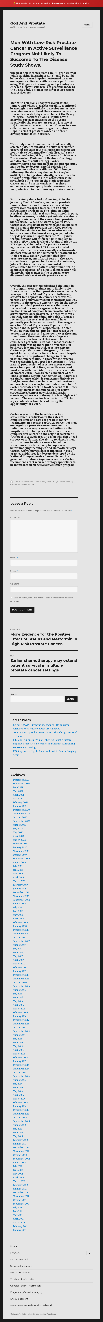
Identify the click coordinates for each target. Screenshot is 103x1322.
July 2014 (17, 1083)
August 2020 (19, 825)
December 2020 (21, 809)
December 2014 (21, 1065)
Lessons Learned (19, 1259)
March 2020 (19, 840)
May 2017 (18, 956)
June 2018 (18, 911)
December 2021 (21, 779)
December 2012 (21, 1147)
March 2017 (19, 963)
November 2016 (21, 978)
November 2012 (21, 1151)
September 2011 (21, 1203)
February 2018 (20, 922)
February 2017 (20, 967)
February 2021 (20, 802)
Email (14, 571)
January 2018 (20, 926)
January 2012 (20, 1188)
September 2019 (21, 858)
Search (14, 694)
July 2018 (17, 907)
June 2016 (18, 997)
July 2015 (17, 1038)
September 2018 (21, 900)
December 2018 (21, 892)
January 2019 (20, 888)
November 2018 (21, 896)
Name (14, 558)
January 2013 (20, 1143)
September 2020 (21, 821)
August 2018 (19, 903)
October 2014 (20, 1072)
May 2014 (18, 1091)
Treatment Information (22, 1279)
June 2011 (18, 1211)
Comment (16, 517)
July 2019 (17, 866)
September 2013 (21, 1121)
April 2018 (18, 918)
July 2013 (17, 1128)
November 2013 (21, 1113)
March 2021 (19, 798)
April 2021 (18, 794)
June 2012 (18, 1170)
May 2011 (17, 1215)
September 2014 (21, 1076)
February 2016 (20, 1012)
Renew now (58, 3)
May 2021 (18, 791)
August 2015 (19, 1035)
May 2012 (18, 1173)
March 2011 (19, 1222)
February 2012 (20, 1185)
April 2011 (18, 1218)
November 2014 (21, 1068)
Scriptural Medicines (21, 1266)
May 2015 (18, 1046)
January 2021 (20, 806)
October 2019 (20, 855)
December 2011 (21, 1192)
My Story (15, 1253)
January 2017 (19, 971)
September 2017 (21, 941)
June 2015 (18, 1042)
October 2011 (19, 1200)
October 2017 (20, 937)
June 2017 (18, 952)
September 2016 (21, 986)
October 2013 (20, 1117)
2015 (43, 482)
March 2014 (19, 1098)
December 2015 (21, 1020)
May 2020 (18, 832)
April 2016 (18, 1005)
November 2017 (21, 933)
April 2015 (18, 1050)
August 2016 (19, 990)
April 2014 (18, 1095)
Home (13, 1246)
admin (17, 482)
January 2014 (20, 1106)
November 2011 (21, 1196)
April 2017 (18, 960)
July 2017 (17, 948)
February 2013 (20, 1140)
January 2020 (20, 847)
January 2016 (20, 1016)
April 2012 (18, 1177)
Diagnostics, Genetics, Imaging (59, 482)
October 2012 (20, 1155)
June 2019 (18, 870)
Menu (87, 24)
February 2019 (20, 885)
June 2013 (18, 1132)
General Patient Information (22, 484)
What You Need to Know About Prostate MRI (36, 728)
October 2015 (20, 1027)
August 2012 (19, 1162)
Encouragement (19, 1299)
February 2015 (20, 1057)
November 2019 (21, 851)
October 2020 (20, 817)
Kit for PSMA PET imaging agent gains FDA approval (41, 725)
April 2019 (18, 877)
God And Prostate (27, 23)
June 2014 (18, 1087)
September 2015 (21, 1031)
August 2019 (19, 862)
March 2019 (19, 881)
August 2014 (19, 1080)
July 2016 (17, 993)
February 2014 (20, 1102)
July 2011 (17, 1207)
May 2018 (18, 915)
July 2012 (17, 1166)
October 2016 (20, 982)
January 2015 (19, 1061)
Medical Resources (20, 1272)
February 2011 (20, 1226)
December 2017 (21, 930)
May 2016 (18, 1001)
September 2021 (21, 783)
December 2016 (21, 975)
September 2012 (21, 1158)
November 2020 (21, 813)
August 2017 (19, 945)
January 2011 (19, 1230)
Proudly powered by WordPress (42, 1314)
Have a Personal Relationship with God (31, 1305)
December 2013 (21, 1110)
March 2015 (19, 1053)
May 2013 (18, 1136)
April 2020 (19, 836)
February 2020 (20, 843)
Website (14, 584)
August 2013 (19, 1125)
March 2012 (19, 1181)
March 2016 (19, 1008)
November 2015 (21, 1023)
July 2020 (18, 828)
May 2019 (18, 873)
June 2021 (18, 787)
